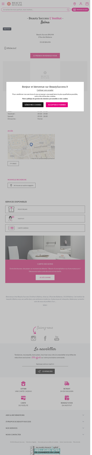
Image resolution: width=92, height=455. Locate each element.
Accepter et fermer (57, 105)
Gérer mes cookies (33, 105)
